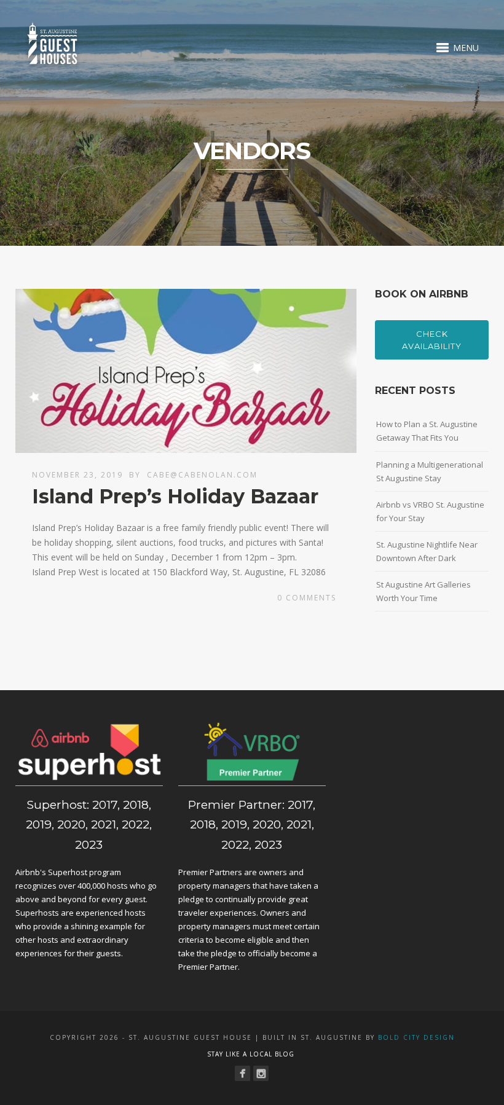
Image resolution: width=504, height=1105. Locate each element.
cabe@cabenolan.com (202, 475)
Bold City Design (416, 1037)
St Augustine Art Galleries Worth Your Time (423, 591)
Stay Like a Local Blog (250, 1054)
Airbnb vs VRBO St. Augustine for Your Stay (430, 511)
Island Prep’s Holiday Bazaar (175, 496)
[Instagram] (261, 1073)
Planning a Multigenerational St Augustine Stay (429, 471)
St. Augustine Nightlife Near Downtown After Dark (427, 551)
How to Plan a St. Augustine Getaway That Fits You (427, 431)
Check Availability (432, 340)
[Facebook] (242, 1073)
